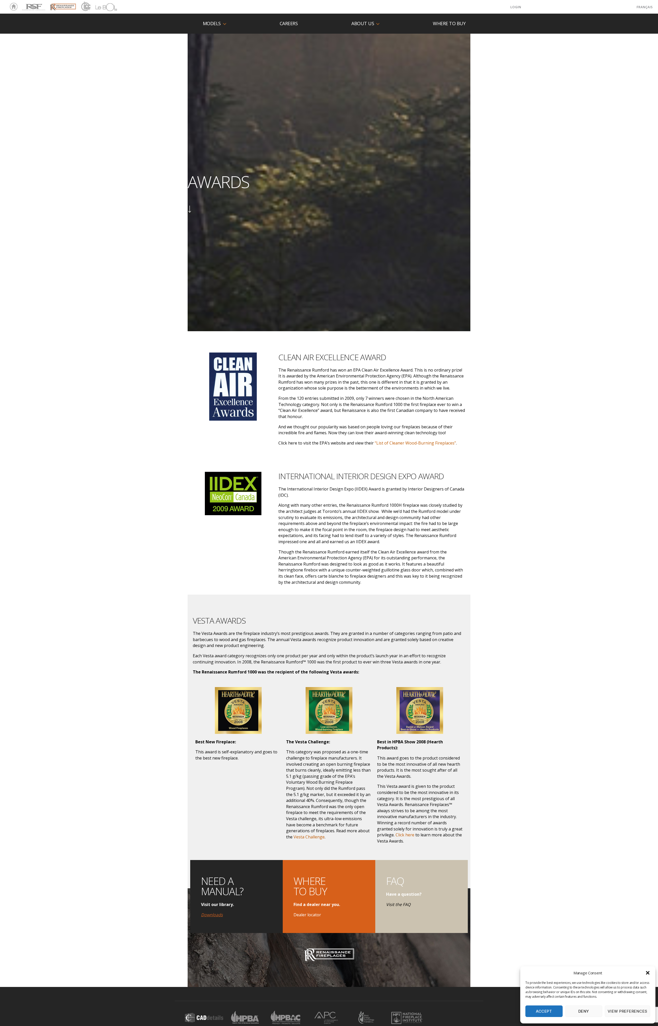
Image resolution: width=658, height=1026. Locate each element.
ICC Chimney (85, 7)
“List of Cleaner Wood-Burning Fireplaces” (415, 443)
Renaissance (62, 5)
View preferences (627, 1011)
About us (362, 23)
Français (645, 7)
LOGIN (515, 7)
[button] (647, 972)
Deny (583, 1011)
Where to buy (449, 23)
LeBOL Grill (102, 7)
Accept (544, 1011)
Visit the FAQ (398, 904)
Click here (405, 835)
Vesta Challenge (309, 837)
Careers (289, 23)
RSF (25, 5)
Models (212, 23)
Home (12, 7)
